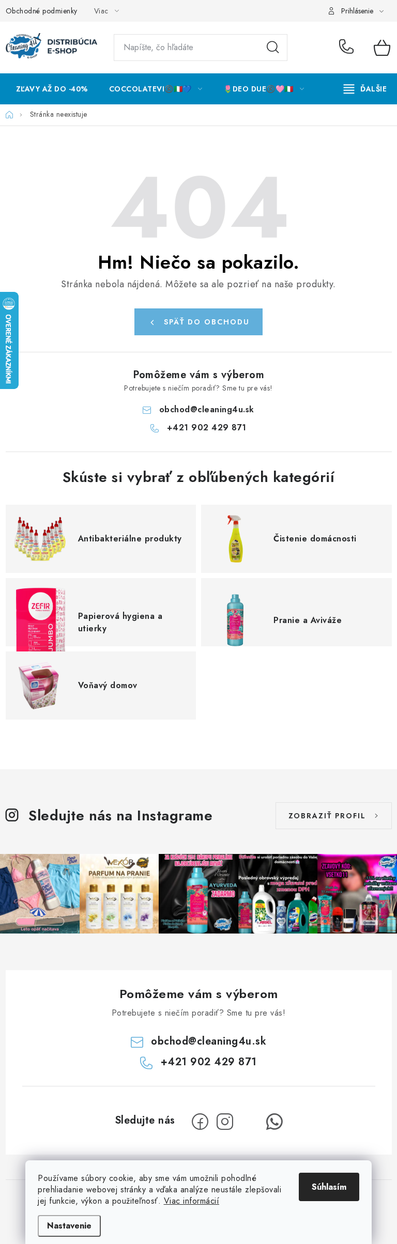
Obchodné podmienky (42, 11)
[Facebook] (200, 1121)
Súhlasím (329, 1187)
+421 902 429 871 (348, 47)
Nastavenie (69, 1226)
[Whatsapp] (274, 1121)
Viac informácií (192, 1201)
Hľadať (272, 47)
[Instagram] (225, 1121)
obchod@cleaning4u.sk (206, 409)
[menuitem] (52, 88)
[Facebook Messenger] (249, 1121)
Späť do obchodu (207, 322)
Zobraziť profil (327, 816)
